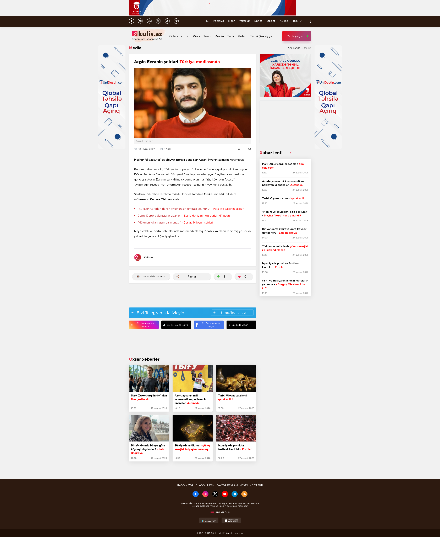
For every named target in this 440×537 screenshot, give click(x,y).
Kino (196, 36)
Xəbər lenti (272, 152)
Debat (271, 21)
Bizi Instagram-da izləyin (145, 325)
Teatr (207, 36)
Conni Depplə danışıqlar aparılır (184, 215)
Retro (242, 36)
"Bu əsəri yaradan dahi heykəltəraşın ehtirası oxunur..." (191, 208)
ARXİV (210, 485)
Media (219, 36)
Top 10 (297, 21)
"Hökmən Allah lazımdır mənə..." (175, 222)
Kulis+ (284, 21)
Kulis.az (148, 257)
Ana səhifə (294, 48)
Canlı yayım (295, 36)
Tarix (230, 36)
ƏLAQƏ (200, 485)
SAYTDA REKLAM (227, 485)
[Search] (309, 21)
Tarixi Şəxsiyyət (262, 36)
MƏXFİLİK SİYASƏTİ (251, 485)
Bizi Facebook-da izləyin (210, 325)
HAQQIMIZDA (185, 485)
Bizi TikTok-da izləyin (177, 325)
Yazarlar (244, 21)
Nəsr (231, 21)
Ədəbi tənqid (179, 36)
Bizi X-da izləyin (240, 325)
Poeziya (218, 21)
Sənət (258, 21)
